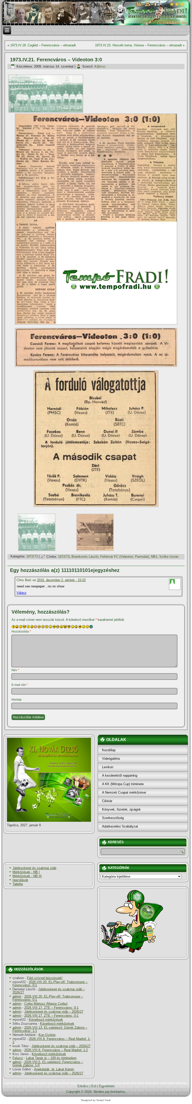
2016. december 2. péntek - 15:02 (61, 580)
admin (16, 996)
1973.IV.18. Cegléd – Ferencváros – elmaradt (43, 45)
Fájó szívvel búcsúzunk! (44, 978)
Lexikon (107, 767)
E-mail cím (20, 685)
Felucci (17, 1058)
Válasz (21, 593)
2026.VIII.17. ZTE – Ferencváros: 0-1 (51, 1008)
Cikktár (107, 801)
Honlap (17, 699)
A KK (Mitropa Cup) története (123, 784)
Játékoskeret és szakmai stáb (34, 868)
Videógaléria (111, 758)
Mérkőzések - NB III (27, 876)
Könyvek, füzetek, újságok (121, 809)
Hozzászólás (21, 631)
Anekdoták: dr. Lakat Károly (54, 1069)
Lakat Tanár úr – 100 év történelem (51, 1058)
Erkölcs (83, 1086)
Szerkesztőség (113, 818)
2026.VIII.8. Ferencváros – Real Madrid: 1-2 (51, 1040)
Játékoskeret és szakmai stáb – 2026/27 (48, 990)
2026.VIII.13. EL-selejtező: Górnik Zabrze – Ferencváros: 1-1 (49, 1029)
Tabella (17, 884)
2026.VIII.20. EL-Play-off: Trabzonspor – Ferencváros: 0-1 (50, 983)
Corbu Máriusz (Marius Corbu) (46, 1004)
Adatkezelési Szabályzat (120, 826)
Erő (93, 1086)
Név (15, 670)
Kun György (47, 1035)
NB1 (154, 556)
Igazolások (20, 880)
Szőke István (168, 556)
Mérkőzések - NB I (26, 872)
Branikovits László (85, 556)
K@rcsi (99, 66)
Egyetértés (107, 1086)
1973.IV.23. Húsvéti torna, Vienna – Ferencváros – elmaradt (138, 45)
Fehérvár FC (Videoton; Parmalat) (124, 556)
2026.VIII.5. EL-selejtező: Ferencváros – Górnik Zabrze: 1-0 (47, 1063)
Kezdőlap (109, 750)
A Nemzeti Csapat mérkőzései (124, 792)
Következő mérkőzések (46, 1019)
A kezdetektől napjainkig (119, 775)
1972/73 (32, 556)
